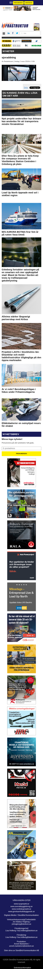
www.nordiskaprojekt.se (21, 909)
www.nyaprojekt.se (21, 904)
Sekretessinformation (22, 968)
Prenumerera (18, 2)
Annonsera (28, 2)
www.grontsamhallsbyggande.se (21, 911)
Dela (26, 88)
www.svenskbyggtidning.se (21, 906)
